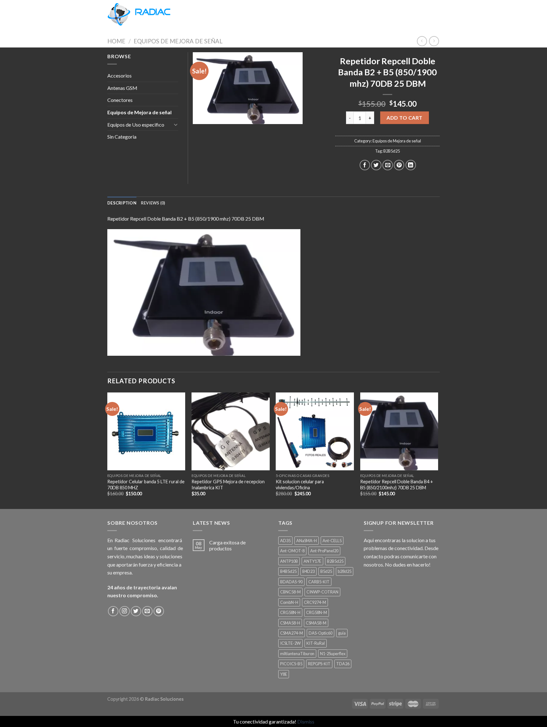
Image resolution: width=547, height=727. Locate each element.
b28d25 (344, 571)
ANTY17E (312, 561)
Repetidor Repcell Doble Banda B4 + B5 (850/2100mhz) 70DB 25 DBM (396, 484)
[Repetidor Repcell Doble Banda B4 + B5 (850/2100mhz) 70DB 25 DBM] (399, 431)
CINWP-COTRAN (322, 591)
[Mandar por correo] (387, 165)
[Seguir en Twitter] (136, 611)
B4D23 (308, 571)
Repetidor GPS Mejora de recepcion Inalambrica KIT (228, 484)
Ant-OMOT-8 (292, 550)
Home (116, 41)
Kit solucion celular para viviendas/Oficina (300, 484)
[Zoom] (201, 116)
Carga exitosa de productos (227, 545)
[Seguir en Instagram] (124, 611)
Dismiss (305, 721)
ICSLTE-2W (290, 643)
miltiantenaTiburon (297, 653)
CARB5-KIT (319, 581)
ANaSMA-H (306, 540)
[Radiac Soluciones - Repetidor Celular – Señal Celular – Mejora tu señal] (139, 14)
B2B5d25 (391, 151)
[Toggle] (175, 124)
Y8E (283, 674)
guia (342, 633)
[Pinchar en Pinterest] (399, 165)
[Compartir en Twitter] (376, 165)
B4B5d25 (288, 571)
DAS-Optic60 (320, 633)
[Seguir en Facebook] (113, 611)
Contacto (267, 14)
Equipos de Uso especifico (135, 125)
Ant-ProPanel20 (324, 550)
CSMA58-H (290, 622)
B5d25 (326, 571)
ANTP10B (289, 561)
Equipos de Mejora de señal (178, 41)
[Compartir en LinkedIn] (411, 165)
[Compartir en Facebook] (365, 165)
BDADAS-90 (291, 581)
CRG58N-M (316, 612)
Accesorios (119, 75)
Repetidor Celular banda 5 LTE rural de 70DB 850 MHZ (146, 484)
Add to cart (404, 118)
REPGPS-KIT (319, 663)
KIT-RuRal (315, 643)
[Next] (438, 450)
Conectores (120, 100)
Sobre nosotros (230, 14)
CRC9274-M (315, 602)
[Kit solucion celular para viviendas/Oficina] (315, 431)
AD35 (285, 540)
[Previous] (107, 450)
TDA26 (342, 663)
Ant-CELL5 (332, 540)
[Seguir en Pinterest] (159, 611)
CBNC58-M (290, 591)
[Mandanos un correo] (147, 611)
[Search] (182, 14)
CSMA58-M (316, 622)
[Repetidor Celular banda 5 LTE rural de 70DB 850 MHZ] (146, 431)
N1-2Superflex (332, 653)
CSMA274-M (291, 633)
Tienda (197, 14)
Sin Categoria (121, 137)
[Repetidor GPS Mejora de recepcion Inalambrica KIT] (231, 431)
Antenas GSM (122, 88)
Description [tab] (121, 202)
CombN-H (289, 602)
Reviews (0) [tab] (153, 202)
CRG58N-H (290, 612)
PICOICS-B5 (291, 663)
